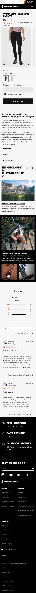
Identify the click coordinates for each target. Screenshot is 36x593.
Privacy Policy (6, 572)
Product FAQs (22, 497)
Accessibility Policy (7, 581)
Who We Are (6, 530)
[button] (24, 6)
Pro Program (6, 539)
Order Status (6, 493)
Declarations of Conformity (26, 506)
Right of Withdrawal (8, 506)
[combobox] (24, 333)
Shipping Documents (24, 515)
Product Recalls (22, 501)
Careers (4, 534)
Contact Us (5, 525)
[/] (10, 6)
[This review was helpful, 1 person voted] (27, 414)
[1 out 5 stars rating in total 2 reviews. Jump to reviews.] (7, 70)
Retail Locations (6, 543)
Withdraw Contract (8, 590)
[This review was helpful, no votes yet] (27, 375)
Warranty (20, 493)
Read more (26, 367)
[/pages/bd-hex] (2, 2)
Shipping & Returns (8, 501)
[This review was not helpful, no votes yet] (30, 375)
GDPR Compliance (7, 586)
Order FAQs (5, 497)
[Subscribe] (33, 468)
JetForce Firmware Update (26, 511)
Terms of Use (6, 577)
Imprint (4, 568)
